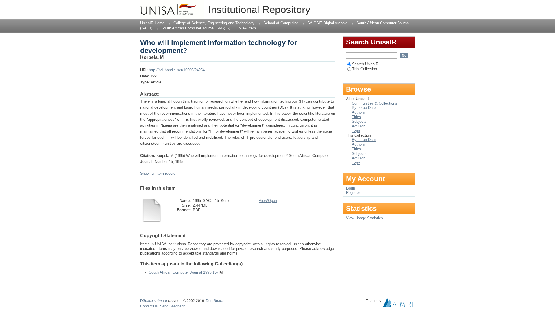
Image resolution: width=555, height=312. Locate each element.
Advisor (358, 126)
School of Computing (280, 23)
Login (410, 7)
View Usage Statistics (364, 218)
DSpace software (153, 301)
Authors (358, 112)
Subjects (359, 121)
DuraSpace (215, 301)
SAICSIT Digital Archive (327, 23)
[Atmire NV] (399, 304)
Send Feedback (172, 306)
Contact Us (149, 306)
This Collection (364, 69)
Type (356, 131)
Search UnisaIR (365, 64)
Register (353, 192)
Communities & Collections (374, 103)
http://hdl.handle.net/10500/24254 (177, 70)
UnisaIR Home (152, 23)
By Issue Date (364, 107)
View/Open (268, 200)
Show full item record (157, 173)
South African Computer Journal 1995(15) (195, 28)
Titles (356, 117)
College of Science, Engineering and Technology (213, 23)
